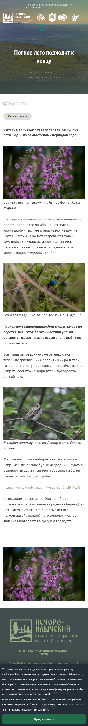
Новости (50, 72)
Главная (35, 72)
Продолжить (44, 719)
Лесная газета (17, 116)
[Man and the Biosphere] (75, 17)
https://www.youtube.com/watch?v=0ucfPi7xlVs (42, 487)
